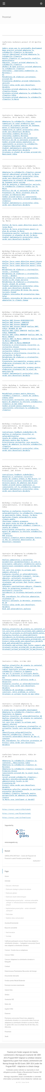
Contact (7, 966)
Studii (6, 1036)
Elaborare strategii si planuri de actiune (18, 889)
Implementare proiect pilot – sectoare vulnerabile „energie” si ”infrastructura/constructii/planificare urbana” (22, 902)
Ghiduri (7, 995)
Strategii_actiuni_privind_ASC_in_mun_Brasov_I (23, 647)
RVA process (7, 535)
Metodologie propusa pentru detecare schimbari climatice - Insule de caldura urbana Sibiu (20, 395)
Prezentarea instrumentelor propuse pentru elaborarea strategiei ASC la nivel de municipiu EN (21, 363)
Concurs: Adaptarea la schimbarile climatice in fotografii (19, 960)
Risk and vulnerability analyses (16, 609)
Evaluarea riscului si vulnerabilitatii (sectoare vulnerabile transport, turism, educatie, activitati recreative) (21, 576)
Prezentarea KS (8, 783)
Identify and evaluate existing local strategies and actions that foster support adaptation (22, 582)
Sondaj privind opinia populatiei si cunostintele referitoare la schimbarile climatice (20, 408)
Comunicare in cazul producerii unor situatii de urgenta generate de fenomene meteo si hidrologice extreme (21, 125)
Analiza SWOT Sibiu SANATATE (14, 330)
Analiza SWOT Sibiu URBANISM (14, 334)
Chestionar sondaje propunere (15, 521)
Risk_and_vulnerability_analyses (16, 643)
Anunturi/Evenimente (11, 923)
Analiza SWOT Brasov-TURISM (14, 326)
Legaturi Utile (9, 1009)
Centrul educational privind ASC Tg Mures (20, 174)
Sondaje (8, 936)
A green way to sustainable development (19, 710)
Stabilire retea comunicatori (15, 918)
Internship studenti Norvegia (15, 136)
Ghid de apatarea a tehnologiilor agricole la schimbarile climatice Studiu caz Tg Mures (21, 186)
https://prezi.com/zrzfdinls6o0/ (16, 809)
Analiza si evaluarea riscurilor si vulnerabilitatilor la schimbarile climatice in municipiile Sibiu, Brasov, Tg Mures (22, 513)
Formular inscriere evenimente (14, 985)
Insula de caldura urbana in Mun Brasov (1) (21, 479)
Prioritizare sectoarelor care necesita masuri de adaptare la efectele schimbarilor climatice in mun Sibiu (22, 402)
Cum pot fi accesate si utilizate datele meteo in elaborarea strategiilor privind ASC (21, 675)
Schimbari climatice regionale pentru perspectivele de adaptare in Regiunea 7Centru (19, 795)
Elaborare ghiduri (11, 893)
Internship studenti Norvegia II (16, 134)
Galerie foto (9, 990)
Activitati (7, 881)
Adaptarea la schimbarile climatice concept (21, 121)
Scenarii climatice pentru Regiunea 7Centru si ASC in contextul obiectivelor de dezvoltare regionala (22, 540)
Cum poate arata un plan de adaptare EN (19, 523)
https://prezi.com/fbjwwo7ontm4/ (16, 813)
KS (3, 75)
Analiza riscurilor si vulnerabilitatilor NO (22, 716)
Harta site (8, 1004)
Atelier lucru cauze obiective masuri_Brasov (22, 261)
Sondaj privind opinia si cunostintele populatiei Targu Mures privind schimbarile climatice (22, 199)
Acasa (7, 876)
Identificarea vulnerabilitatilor (17, 732)
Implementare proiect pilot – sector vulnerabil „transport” (21, 909)
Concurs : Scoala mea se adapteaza (16, 950)
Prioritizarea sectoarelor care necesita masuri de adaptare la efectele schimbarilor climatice (22, 444)
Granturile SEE (9, 999)
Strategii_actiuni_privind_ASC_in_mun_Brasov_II (23, 649)
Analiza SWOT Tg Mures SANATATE (16, 339)
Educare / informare (12, 886)
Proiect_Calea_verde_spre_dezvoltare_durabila (22, 641)
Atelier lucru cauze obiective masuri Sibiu (21, 263)
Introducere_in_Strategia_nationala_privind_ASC (23, 637)
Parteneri (7, 1013)
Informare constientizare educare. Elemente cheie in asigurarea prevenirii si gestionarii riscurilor (22, 588)
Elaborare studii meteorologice (16, 897)
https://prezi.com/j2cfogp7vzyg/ (16, 817)
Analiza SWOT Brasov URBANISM (15, 324)
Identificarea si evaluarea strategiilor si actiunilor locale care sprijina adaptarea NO (22, 728)
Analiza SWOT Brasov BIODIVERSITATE (18, 320)
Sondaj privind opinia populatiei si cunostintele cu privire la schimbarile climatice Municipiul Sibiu (20, 144)
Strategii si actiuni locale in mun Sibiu (20, 694)
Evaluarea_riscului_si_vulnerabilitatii (19, 635)
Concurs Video (9, 955)
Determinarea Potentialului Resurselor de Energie (21, 971)
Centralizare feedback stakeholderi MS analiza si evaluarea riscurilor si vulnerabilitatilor (19, 434)
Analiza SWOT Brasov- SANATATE (15, 322)
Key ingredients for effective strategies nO (22, 740)
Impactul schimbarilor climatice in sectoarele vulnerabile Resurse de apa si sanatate (21, 736)
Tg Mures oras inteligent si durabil (18, 799)
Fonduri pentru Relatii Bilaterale (15, 981)
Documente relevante (12, 976)
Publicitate (9, 914)
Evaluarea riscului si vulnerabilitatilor (20, 684)
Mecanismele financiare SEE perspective (19, 138)
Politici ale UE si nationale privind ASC (20, 140)
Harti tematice (10, 932)
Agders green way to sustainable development (22, 48)
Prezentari (8, 1032)
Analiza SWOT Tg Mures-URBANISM (16, 343)
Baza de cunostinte (11, 928)
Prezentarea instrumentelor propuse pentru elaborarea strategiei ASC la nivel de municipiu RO (21, 369)
